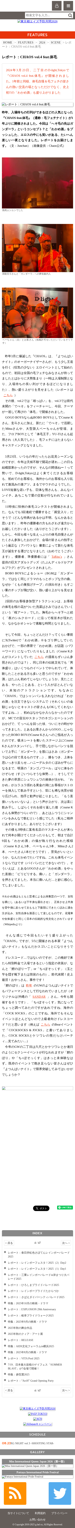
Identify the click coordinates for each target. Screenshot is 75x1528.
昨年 (29, 985)
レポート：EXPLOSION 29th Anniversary (32, 1309)
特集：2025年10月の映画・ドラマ (28, 1303)
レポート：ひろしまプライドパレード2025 (33, 1284)
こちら (8, 395)
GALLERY (37, 1452)
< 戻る (9, 1242)
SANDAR (39, 996)
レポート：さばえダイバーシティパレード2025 (36, 1297)
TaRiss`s (57, 556)
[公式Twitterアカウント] (60, 1493)
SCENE (56, 42)
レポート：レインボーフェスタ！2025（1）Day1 (37, 1268)
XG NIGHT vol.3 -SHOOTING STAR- (32, 1443)
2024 (42, 42)
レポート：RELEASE (20, 1340)
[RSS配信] (15, 1493)
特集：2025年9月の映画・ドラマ (27, 1321)
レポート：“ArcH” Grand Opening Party (31, 1380)
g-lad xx (19, 7)
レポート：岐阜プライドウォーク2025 (31, 1315)
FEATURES (25, 42)
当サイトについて (18, 1513)
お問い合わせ (37, 1519)
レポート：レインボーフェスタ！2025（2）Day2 (37, 1262)
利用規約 (40, 1513)
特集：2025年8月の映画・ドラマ (27, 1352)
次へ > (66, 1242)
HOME (7, 42)
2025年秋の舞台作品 (20, 1327)
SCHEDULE (37, 1434)
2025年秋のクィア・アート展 (25, 1333)
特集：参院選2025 (18, 1374)
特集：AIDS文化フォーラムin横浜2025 (31, 1346)
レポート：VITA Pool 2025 (23, 1358)
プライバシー (59, 1513)
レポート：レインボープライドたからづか (33, 1290)
